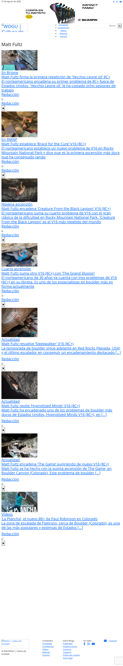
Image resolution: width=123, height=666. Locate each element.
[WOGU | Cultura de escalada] (14, 27)
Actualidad (63, 25)
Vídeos (63, 30)
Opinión (63, 36)
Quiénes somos (70, 646)
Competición (63, 27)
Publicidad (67, 643)
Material (63, 33)
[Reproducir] (3, 108)
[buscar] (120, 25)
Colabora (67, 652)
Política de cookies (71, 655)
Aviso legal (68, 658)
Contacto (67, 649)
